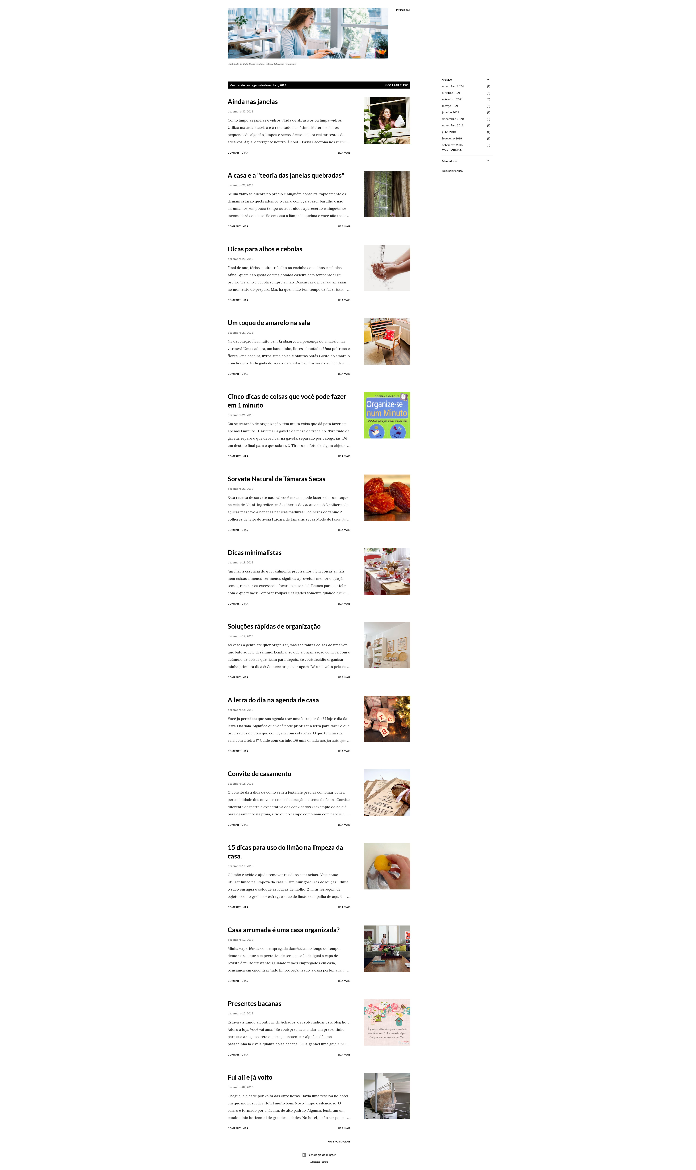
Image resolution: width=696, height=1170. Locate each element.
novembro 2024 (453, 86)
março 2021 (450, 106)
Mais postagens (339, 1141)
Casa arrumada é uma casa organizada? (283, 930)
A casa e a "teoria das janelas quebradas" (286, 175)
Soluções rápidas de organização (274, 626)
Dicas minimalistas (255, 552)
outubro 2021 (451, 93)
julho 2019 (449, 132)
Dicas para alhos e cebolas (265, 249)
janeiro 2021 (450, 112)
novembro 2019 (452, 125)
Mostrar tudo (397, 85)
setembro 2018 (452, 145)
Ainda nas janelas (253, 101)
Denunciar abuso (452, 170)
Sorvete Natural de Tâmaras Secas (276, 479)
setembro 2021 (452, 99)
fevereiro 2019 (452, 138)
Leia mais (344, 152)
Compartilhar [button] (238, 152)
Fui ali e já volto (250, 1077)
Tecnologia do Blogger (321, 1155)
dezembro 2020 (453, 119)
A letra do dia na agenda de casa (273, 700)
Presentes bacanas (254, 1003)
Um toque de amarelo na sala (269, 323)
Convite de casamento (259, 774)
